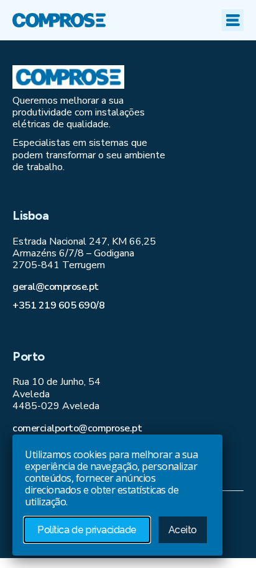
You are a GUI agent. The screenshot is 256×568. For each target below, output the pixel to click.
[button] (233, 20)
